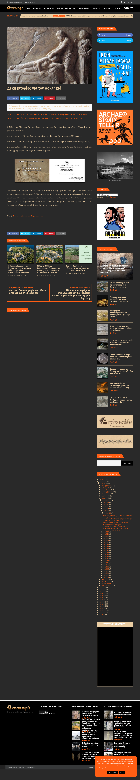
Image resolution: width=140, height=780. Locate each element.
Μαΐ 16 (106, 550)
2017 (102, 600)
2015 (102, 604)
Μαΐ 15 (106, 552)
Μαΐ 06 (106, 571)
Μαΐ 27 (106, 510)
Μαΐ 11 (106, 561)
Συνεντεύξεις (96, 8)
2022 (102, 589)
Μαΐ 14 (106, 554)
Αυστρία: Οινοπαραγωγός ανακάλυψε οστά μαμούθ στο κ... (117, 519)
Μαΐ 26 (108, 513)
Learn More (112, 772)
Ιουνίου (105, 498)
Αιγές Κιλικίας (123, 16)
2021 (102, 591)
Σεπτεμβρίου (107, 492)
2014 (102, 606)
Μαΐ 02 (106, 575)
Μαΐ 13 (106, 556)
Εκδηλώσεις (107, 8)
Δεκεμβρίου (106, 485)
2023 (102, 587)
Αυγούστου (106, 494)
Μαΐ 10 (106, 563)
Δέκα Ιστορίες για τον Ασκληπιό (115, 522)
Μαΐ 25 (106, 532)
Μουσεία (60, 8)
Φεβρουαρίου (107, 583)
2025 (102, 481)
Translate (113, 197)
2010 (102, 614)
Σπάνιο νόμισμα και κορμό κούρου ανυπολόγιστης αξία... (116, 529)
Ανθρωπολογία (84, 8)
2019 (102, 596)
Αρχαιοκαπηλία (49, 8)
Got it (122, 772)
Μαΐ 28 (106, 508)
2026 (102, 479)
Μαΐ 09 (106, 565)
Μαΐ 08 (106, 567)
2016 (102, 602)
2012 (102, 610)
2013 (102, 608)
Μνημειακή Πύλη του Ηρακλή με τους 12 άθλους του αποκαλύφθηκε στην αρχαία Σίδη (46, 118)
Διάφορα (117, 8)
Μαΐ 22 (106, 538)
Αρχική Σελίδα (92, 767)
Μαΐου (106, 500)
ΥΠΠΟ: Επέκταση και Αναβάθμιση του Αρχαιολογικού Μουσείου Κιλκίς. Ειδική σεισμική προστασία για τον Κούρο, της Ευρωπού (71, 16)
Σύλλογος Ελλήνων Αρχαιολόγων (28, 215)
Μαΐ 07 (106, 569)
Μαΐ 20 (106, 542)
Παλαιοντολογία (70, 8)
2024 (104, 483)
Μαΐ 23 (106, 536)
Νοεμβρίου (106, 487)
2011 (102, 612)
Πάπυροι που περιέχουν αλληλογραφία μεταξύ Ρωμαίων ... (117, 525)
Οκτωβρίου (106, 490)
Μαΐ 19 (106, 544)
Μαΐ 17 (106, 548)
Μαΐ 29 (106, 506)
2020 (102, 594)
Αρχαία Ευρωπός (20, 16)
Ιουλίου (105, 496)
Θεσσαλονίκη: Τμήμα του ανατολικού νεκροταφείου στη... (117, 516)
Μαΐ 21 (106, 540)
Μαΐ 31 (106, 502)
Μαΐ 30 (106, 504)
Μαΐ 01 (106, 577)
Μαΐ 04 (106, 573)
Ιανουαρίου (106, 585)
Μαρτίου (105, 581)
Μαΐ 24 (106, 534)
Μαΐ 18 (106, 546)
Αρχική (29, 8)
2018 (102, 598)
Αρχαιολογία (37, 8)
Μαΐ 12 (106, 559)
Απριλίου (105, 579)
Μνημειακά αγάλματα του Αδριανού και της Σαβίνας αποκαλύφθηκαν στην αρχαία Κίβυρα (48, 114)
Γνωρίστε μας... (30, 2)
